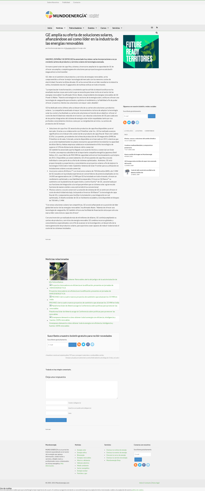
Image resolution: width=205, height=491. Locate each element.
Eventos (91, 28)
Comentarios (149, 131)
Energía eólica (82, 452)
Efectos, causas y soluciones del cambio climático (140, 138)
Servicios (116, 28)
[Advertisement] (147, 14)
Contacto (76, 2)
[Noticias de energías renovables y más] (72, 17)
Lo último (138, 131)
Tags (126, 134)
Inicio (50, 28)
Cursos (103, 28)
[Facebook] (88, 344)
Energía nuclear (82, 471)
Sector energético (83, 468)
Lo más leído (128, 131)
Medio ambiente (83, 465)
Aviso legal (155, 483)
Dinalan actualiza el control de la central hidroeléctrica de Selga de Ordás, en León (92, 358)
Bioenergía (80, 455)
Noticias (59, 28)
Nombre (74, 403)
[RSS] (79, 344)
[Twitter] (84, 344)
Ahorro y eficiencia (83, 460)
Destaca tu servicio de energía (117, 458)
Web (69, 413)
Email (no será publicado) (79, 408)
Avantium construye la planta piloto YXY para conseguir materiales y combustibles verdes (75, 355)
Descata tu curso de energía (116, 455)
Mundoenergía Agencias (55, 48)
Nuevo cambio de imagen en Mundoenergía (138, 154)
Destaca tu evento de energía (117, 452)
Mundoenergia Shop (114, 460)
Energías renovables (84, 458)
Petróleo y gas (82, 473)
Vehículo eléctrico (83, 463)
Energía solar (82, 48)
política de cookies (137, 490)
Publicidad (66, 2)
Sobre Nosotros (53, 2)
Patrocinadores (75, 28)
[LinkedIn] (93, 344)
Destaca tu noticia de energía (117, 450)
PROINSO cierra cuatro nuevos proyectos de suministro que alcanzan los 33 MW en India (84, 303)
